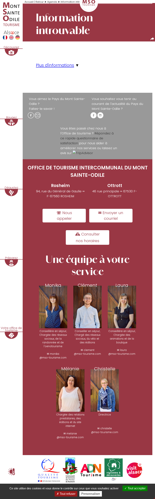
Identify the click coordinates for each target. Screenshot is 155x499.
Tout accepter (136, 488)
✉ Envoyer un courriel (110, 215)
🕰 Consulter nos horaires (87, 237)
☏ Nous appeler (64, 215)
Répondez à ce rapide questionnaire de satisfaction (87, 138)
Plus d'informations (55, 65)
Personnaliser (90, 493)
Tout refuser (67, 493)
